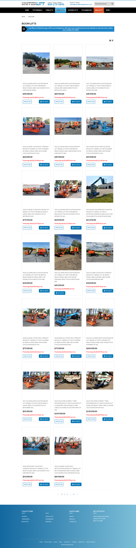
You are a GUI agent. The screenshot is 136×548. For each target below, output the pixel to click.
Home (27, 10)
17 (73, 494)
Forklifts (49, 10)
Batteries (48, 521)
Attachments (49, 519)
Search (71, 516)
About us (72, 519)
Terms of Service (90, 542)
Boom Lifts (61, 10)
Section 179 (81, 542)
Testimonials (37, 10)
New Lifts (99, 10)
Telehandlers (86, 10)
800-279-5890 (73, 30)
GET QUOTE (45, 101)
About (60, 542)
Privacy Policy (48, 542)
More (108, 10)
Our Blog (74, 542)
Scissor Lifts (73, 10)
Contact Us (72, 521)
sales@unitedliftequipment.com (81, 4)
